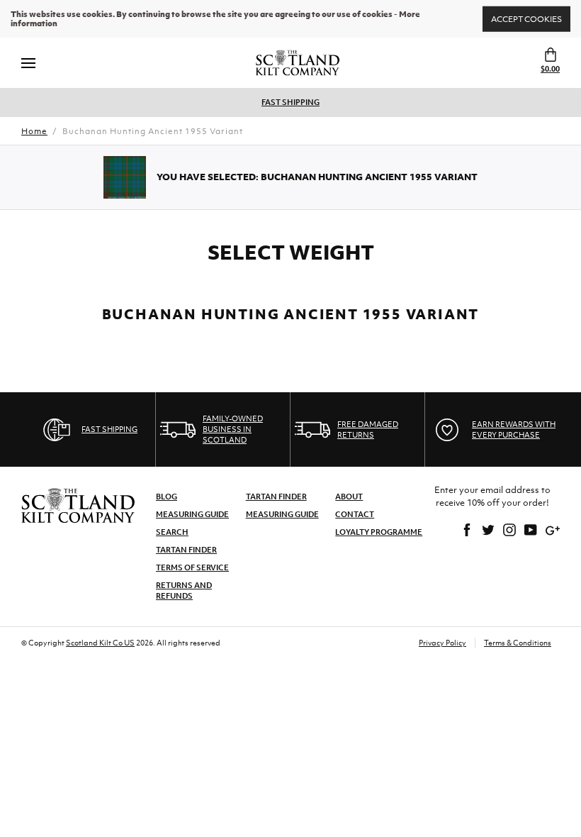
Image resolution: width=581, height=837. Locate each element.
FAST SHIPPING (290, 102)
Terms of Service (192, 567)
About (349, 496)
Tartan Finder (186, 549)
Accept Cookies (526, 18)
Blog (166, 496)
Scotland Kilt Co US (100, 642)
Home (34, 131)
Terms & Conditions (517, 642)
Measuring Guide (192, 514)
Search (172, 532)
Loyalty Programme (378, 532)
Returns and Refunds (184, 591)
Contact (354, 514)
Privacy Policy (442, 642)
